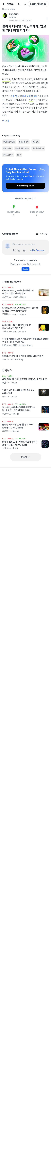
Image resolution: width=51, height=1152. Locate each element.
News (4, 9)
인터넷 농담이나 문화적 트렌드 (25, 96)
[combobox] (41, 233)
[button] (7, 287)
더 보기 (5, 120)
